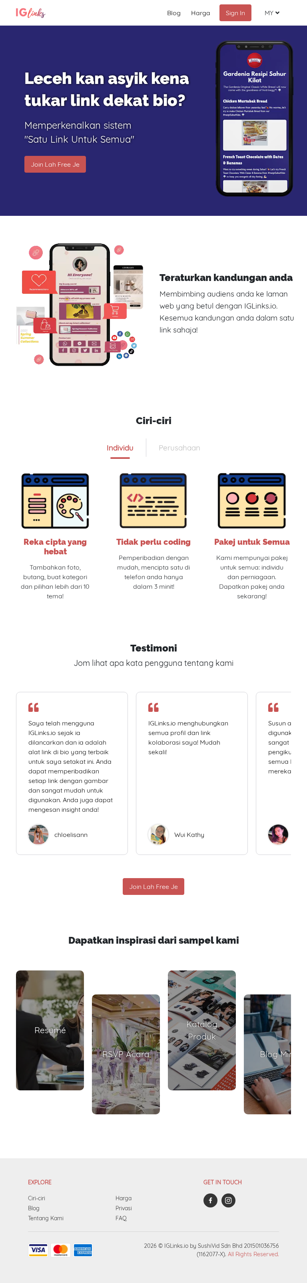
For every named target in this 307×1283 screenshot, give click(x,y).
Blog (174, 13)
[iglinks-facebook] (212, 1200)
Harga (200, 13)
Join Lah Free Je (55, 164)
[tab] (120, 447)
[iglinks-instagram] (230, 1200)
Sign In (235, 13)
